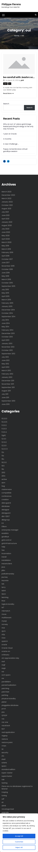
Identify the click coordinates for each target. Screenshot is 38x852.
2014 (3, 476)
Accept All (19, 836)
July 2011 (5, 394)
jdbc (3, 570)
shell (3, 759)
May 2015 (5, 293)
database (6, 506)
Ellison (4, 526)
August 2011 (6, 391)
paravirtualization (9, 685)
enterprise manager (10, 530)
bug (3, 486)
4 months (7, 139)
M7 (3, 607)
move (4, 614)
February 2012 (7, 374)
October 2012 (7, 350)
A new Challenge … (11, 144)
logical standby (8, 604)
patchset (5, 692)
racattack (6, 725)
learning (5, 597)
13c (3, 455)
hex (3, 550)
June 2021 (6, 215)
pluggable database (10, 705)
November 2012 (8, 347)
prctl (4, 708)
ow (3, 678)
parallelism (6, 681)
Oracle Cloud (7, 648)
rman (4, 746)
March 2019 (6, 249)
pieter (4, 702)
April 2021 (5, 218)
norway (5, 624)
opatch (5, 641)
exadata (5, 533)
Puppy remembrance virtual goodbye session (15, 150)
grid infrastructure (9, 543)
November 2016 (8, 266)
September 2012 (8, 353)
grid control (6, 540)
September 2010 (8, 401)
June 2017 (6, 262)
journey (5, 577)
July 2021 (5, 212)
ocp (3, 628)
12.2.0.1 (4, 445)
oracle (4, 644)
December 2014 (8, 310)
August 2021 (6, 208)
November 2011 (8, 384)
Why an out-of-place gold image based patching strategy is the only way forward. (18, 126)
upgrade (5, 812)
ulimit (4, 805)
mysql (4, 621)
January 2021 (7, 222)
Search (6, 103)
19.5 (3, 466)
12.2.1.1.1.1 (5, 449)
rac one (5, 722)
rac (3, 719)
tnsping (5, 792)
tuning (4, 795)
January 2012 (7, 377)
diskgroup (6, 520)
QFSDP (4, 715)
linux (3, 601)
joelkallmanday (8, 574)
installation (6, 560)
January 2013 (7, 343)
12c (3, 452)
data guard (6, 503)
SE (2, 749)
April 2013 (5, 340)
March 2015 (6, 299)
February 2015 (7, 303)
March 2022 (6, 198)
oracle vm (6, 651)
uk (2, 802)
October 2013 (7, 337)
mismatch (6, 611)
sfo (3, 756)
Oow (3, 638)
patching (5, 688)
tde (3, 779)
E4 (3, 523)
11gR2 (5, 83)
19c (3, 469)
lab (3, 584)
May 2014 (5, 326)
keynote (5, 580)
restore (5, 739)
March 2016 (6, 279)
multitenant (6, 617)
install (4, 557)
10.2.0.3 (4, 418)
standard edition (8, 769)
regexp (4, 735)
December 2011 (8, 380)
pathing (5, 695)
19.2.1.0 (4, 462)
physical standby (9, 698)
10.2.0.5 (4, 422)
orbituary (5, 654)
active (4, 479)
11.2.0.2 (4, 425)
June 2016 (6, 272)
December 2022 (8, 195)
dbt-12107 (6, 516)
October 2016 (7, 269)
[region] (19, 832)
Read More (7, 93)
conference (6, 496)
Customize (19, 842)
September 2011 (8, 387)
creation (5, 499)
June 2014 (6, 323)
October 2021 (7, 205)
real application (8, 732)
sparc (4, 766)
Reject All (19, 847)
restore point (7, 742)
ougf (3, 665)
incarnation (6, 553)
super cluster (7, 773)
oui (10, 83)
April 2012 (5, 367)
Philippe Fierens (11, 4)
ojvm (4, 631)
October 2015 (7, 283)
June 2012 (6, 360)
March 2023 (6, 191)
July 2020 (5, 229)
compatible (6, 493)
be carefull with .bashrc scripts (19, 77)
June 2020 (6, 232)
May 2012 (5, 364)
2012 (3, 472)
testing (4, 783)
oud (3, 661)
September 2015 (8, 286)
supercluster (7, 776)
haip (3, 547)
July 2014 (5, 320)
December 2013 (8, 333)
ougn (4, 668)
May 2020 (6, 235)
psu (3, 712)
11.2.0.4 (4, 432)
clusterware (7, 489)
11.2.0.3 (4, 428)
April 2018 (5, 256)
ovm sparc (6, 675)
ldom (4, 594)
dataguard (6, 513)
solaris (4, 762)
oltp (3, 634)
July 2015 (5, 289)
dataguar (5, 509)
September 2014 (8, 316)
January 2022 (7, 202)
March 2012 (6, 370)
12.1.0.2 (4, 442)
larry (3, 587)
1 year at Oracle (10, 134)
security (5, 752)
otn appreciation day (10, 658)
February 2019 (7, 252)
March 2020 (6, 242)
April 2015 (5, 296)
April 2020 (6, 239)
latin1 (4, 590)
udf (3, 799)
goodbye (5, 536)
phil (22, 80)
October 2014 (7, 313)
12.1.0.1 (4, 439)
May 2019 (5, 245)
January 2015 (7, 306)
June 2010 (6, 404)
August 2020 (7, 225)
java (3, 567)
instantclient (7, 563)
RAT (3, 729)
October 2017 (7, 259)
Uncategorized (8, 809)
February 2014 (7, 330)
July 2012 (5, 357)
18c (3, 459)
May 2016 (5, 276)
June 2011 (5, 397)
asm (3, 482)
